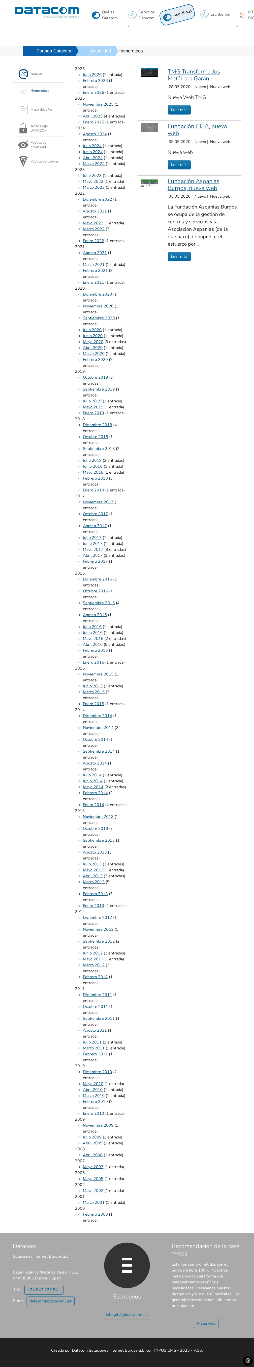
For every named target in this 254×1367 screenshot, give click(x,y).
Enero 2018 (93, 490)
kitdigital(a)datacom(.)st (127, 1314)
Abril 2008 (93, 1155)
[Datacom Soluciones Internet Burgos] (47, 12)
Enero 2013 (93, 905)
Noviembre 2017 (98, 502)
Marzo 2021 (94, 264)
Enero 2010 (93, 1113)
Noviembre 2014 (98, 727)
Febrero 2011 (95, 1054)
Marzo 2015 (94, 692)
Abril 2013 (93, 876)
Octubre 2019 (95, 377)
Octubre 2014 (95, 739)
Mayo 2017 (93, 549)
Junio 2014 (93, 781)
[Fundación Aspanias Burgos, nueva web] (149, 182)
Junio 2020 (93, 336)
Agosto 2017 (95, 526)
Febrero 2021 (95, 270)
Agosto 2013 (95, 852)
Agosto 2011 (95, 1030)
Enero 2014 (93, 805)
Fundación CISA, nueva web (197, 129)
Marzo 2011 (94, 1048)
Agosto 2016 (95, 615)
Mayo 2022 (93, 223)
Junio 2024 (93, 152)
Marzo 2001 (94, 1202)
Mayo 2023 (93, 181)
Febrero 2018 (95, 478)
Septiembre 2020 (99, 318)
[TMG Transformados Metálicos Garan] (149, 72)
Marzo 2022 (94, 229)
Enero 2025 (93, 122)
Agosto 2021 (95, 252)
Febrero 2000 (95, 1214)
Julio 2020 (92, 330)
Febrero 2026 (95, 80)
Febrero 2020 (95, 359)
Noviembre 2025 (98, 104)
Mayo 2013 (93, 870)
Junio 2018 (93, 466)
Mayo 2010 (93, 1084)
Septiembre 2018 (99, 448)
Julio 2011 (92, 1042)
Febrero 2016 (95, 650)
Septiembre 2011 (99, 1018)
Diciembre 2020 (97, 294)
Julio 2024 (92, 146)
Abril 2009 (93, 1143)
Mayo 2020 (93, 342)
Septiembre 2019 (99, 389)
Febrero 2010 (95, 1101)
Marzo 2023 (94, 187)
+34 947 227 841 (44, 1290)
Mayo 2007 (93, 1167)
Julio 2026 (92, 74)
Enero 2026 (93, 92)
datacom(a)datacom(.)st (50, 1301)
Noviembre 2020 (98, 306)
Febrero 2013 (95, 894)
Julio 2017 (92, 537)
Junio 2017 (93, 543)
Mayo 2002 (93, 1190)
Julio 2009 (92, 1137)
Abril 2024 (93, 158)
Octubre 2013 (95, 828)
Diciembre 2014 (97, 715)
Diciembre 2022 (97, 199)
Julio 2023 (92, 175)
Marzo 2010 (94, 1095)
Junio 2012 (93, 953)
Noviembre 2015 (98, 674)
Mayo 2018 (93, 472)
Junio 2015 (93, 686)
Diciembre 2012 (97, 917)
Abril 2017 (93, 555)
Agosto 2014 (95, 763)
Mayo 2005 (93, 1179)
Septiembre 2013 (99, 840)
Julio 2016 (92, 626)
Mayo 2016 (93, 638)
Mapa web (206, 1323)
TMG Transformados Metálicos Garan (194, 75)
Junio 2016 (93, 632)
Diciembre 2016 (97, 579)
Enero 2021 (93, 282)
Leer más (179, 110)
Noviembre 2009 (98, 1125)
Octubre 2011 (95, 1006)
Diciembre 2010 (97, 1072)
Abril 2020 (93, 347)
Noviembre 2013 (98, 816)
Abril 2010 (93, 1089)
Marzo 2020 (94, 353)
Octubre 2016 (95, 591)
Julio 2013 (92, 864)
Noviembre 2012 (98, 929)
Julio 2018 (92, 460)
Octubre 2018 (95, 437)
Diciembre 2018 (97, 425)
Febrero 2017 (95, 561)
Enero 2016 (93, 662)
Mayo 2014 (93, 787)
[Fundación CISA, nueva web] (149, 127)
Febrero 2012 (95, 977)
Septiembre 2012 (99, 941)
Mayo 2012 (93, 959)
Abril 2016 (93, 644)
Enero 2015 (93, 704)
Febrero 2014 (95, 793)
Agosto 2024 (95, 134)
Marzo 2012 (94, 965)
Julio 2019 (92, 401)
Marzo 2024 (94, 163)
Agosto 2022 (95, 211)
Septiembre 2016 (99, 603)
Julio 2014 (92, 775)
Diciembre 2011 (97, 994)
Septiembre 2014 (99, 751)
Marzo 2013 (94, 882)
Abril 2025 (93, 116)
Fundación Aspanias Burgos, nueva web (193, 184)
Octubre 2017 (95, 514)
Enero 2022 (93, 241)
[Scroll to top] (243, 1356)
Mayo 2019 (93, 407)
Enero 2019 (93, 413)
